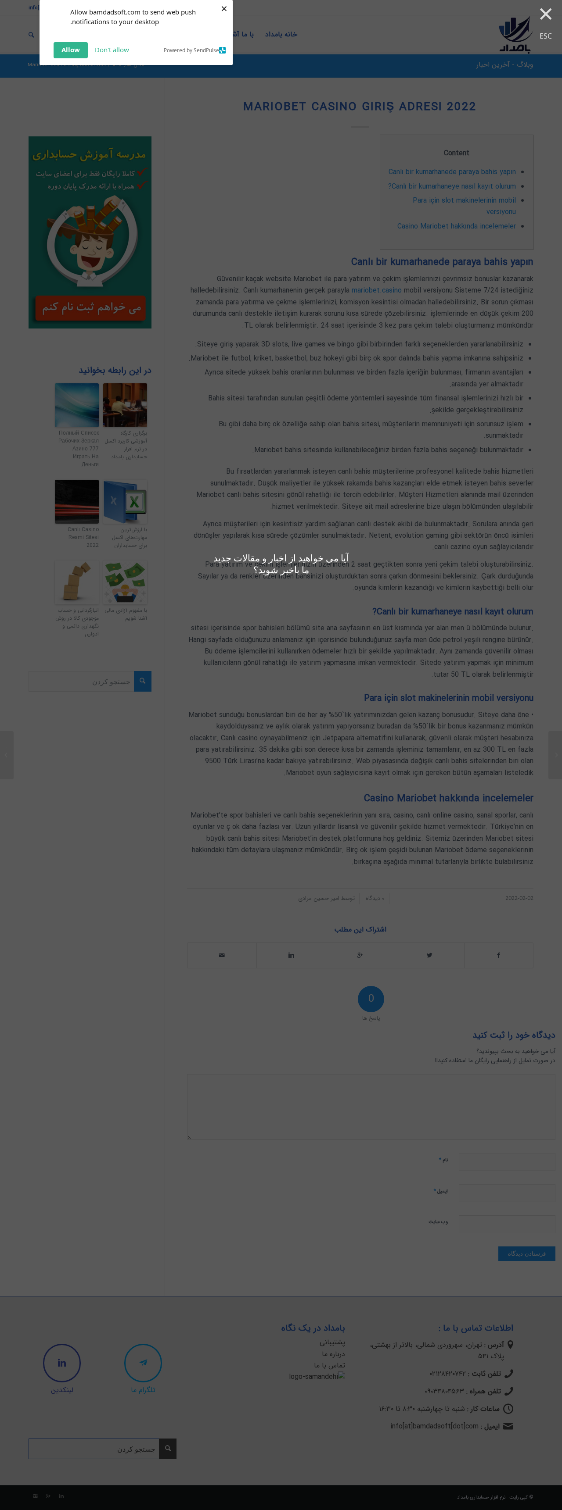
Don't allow (112, 49)
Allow (70, 49)
